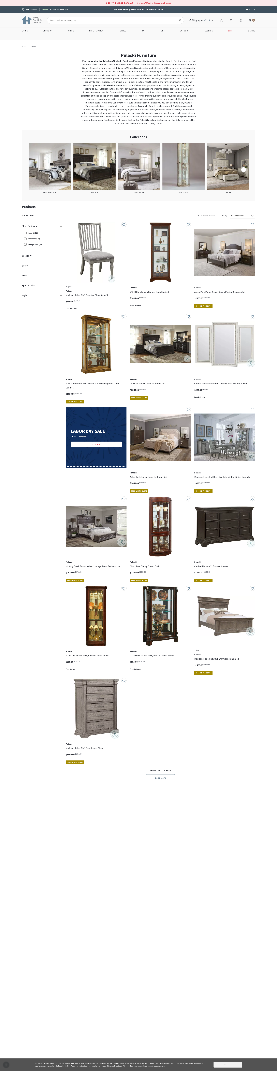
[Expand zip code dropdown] (212, 20)
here (162, 1066)
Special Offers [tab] (29, 285)
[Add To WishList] (124, 224)
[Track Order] (240, 20)
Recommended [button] (238, 215)
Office (123, 31)
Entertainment (96, 31)
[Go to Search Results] (180, 20)
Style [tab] (24, 295)
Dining (71, 31)
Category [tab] (26, 255)
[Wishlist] (231, 20)
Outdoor (184, 31)
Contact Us (250, 9)
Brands (251, 31)
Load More (160, 777)
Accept (228, 1064)
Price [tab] (24, 275)
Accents (209, 31)
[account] (221, 20)
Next (243, 169)
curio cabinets (126, 64)
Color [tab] (25, 265)
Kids (163, 31)
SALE (230, 31)
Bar (143, 31)
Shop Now (96, 444)
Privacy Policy (128, 1066)
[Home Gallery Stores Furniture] (32, 20)
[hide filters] (29, 215)
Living (25, 31)
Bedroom (47, 31)
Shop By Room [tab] (29, 226)
